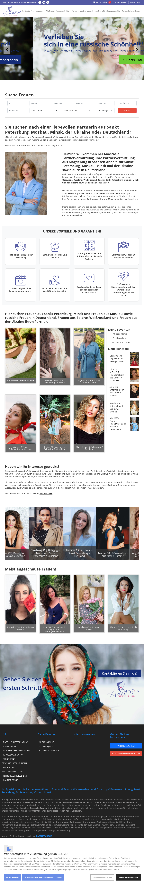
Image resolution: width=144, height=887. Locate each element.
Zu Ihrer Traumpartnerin (109, 59)
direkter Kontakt (98, 11)
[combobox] (77, 110)
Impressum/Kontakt (13, 754)
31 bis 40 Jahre (120, 338)
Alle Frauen (50, 11)
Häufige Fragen (11, 780)
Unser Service (10, 746)
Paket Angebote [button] (37, 11)
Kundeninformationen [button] (131, 11)
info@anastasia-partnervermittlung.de (20, 2)
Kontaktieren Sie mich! (119, 673)
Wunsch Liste (103, 2)
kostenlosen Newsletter (126, 753)
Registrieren (121, 2)
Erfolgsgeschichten (113, 11)
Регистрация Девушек (81, 11)
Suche (127, 110)
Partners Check (126, 745)
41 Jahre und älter (121, 342)
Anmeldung (135, 2)
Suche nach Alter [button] (63, 11)
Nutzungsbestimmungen (16, 750)
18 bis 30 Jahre (120, 334)
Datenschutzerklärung (15, 742)
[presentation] (7, 49)
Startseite (26, 11)
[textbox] (77, 110)
